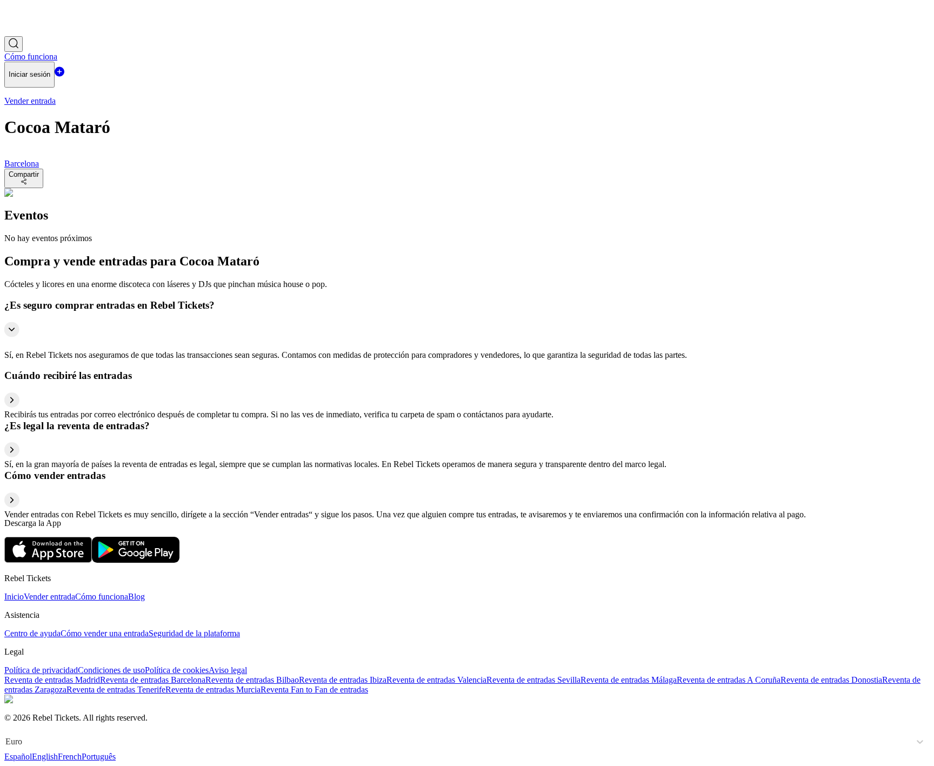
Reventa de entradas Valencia (436, 679)
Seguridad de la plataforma (194, 633)
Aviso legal (228, 670)
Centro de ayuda (32, 633)
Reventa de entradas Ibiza (342, 679)
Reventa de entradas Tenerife (115, 689)
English (45, 756)
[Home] (34, 31)
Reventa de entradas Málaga (629, 679)
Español (18, 756)
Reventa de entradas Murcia (213, 689)
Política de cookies (177, 670)
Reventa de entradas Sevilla (533, 679)
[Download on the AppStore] (48, 559)
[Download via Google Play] (135, 559)
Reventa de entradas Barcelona (152, 679)
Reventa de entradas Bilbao (252, 679)
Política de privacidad (41, 670)
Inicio (14, 596)
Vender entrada (49, 596)
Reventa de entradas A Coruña (728, 679)
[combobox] (6, 742)
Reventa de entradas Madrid (52, 679)
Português (99, 756)
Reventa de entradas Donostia (831, 679)
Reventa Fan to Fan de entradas (314, 689)
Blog (136, 596)
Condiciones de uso (111, 670)
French (70, 756)
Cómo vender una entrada (105, 633)
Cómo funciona (101, 596)
